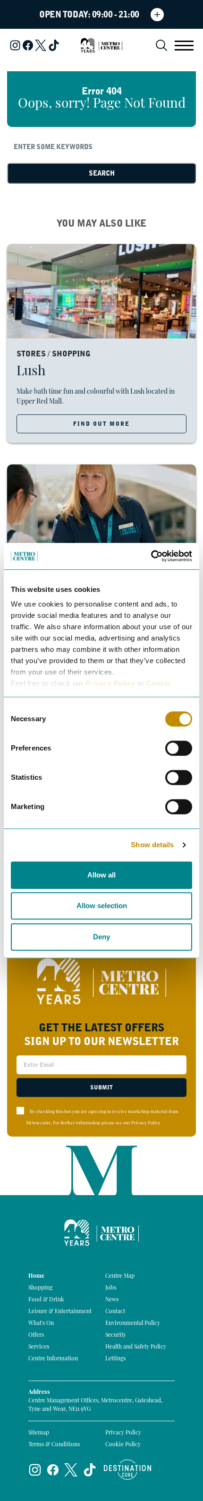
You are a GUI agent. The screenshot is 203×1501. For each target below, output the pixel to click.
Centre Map (120, 1276)
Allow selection (101, 906)
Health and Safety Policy (135, 1347)
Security (115, 1335)
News (111, 1300)
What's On (41, 1323)
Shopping (40, 1288)
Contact (115, 1312)
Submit (101, 1087)
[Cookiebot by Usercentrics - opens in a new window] (151, 556)
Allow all (101, 875)
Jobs (110, 1288)
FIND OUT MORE (101, 424)
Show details (152, 845)
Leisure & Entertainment (60, 1312)
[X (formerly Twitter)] (40, 45)
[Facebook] (28, 45)
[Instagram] (15, 45)
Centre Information (53, 1359)
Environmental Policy (132, 1323)
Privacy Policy (110, 683)
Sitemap (38, 1433)
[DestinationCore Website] (127, 1469)
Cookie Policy (123, 1445)
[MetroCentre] (101, 45)
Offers (36, 1335)
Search (102, 173)
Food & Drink (46, 1300)
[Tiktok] (53, 45)
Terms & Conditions (54, 1445)
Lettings (115, 1359)
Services (38, 1347)
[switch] (178, 748)
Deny (101, 937)
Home (36, 1276)
